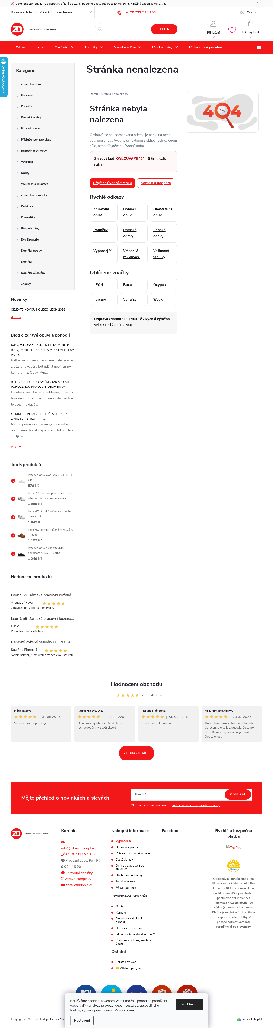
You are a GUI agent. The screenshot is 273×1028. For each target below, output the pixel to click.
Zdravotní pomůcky (34, 195)
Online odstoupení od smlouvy (130, 867)
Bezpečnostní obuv (34, 151)
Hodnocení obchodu (136, 684)
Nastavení (82, 1020)
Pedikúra (27, 206)
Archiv (16, 317)
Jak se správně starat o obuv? (135, 934)
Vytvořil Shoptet (252, 1019)
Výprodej (27, 162)
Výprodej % (102, 251)
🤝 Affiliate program (129, 968)
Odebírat (237, 794)
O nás (119, 906)
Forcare (99, 299)
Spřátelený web (126, 962)
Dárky (25, 173)
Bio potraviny (30, 228)
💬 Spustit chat (126, 888)
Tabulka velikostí (126, 881)
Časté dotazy (124, 859)
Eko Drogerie (30, 240)
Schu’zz (129, 299)
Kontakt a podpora (156, 183)
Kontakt (121, 912)
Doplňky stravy (31, 251)
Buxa (127, 285)
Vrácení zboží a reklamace (56, 12)
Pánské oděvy (30, 128)
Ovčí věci (27, 95)
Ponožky (27, 106)
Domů (94, 93)
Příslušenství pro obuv (36, 140)
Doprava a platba (21, 12)
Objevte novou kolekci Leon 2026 (38, 310)
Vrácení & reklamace (131, 254)
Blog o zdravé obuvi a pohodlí (130, 920)
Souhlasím (189, 1004)
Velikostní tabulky (161, 254)
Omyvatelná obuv (163, 212)
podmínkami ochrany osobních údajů (195, 805)
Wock (158, 299)
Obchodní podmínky (129, 875)
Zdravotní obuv (31, 84)
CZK (249, 12)
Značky (26, 284)
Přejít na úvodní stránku (112, 183)
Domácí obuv (129, 212)
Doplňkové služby (33, 273)
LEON (98, 285)
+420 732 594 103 (80, 854)
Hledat (164, 29)
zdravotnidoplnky (77, 879)
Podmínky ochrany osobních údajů (134, 942)
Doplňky (26, 262)
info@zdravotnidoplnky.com (82, 848)
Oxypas (159, 285)
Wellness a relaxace (34, 184)
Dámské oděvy (31, 117)
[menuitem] (30, 47)
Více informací (125, 1010)
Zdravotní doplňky (79, 873)
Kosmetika (28, 217)
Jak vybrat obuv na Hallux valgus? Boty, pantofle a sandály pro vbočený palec (42, 350)
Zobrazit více (137, 753)
